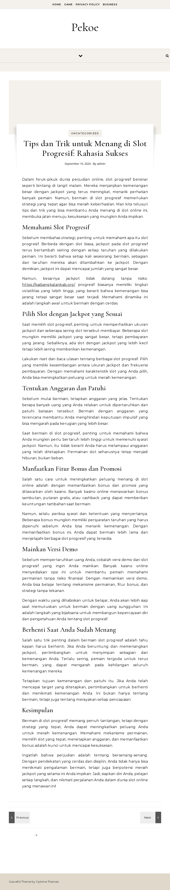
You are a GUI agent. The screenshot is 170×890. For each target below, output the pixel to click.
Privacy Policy (88, 4)
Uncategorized (85, 133)
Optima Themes (47, 881)
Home (56, 4)
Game (68, 4)
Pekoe (85, 27)
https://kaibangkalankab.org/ (48, 285)
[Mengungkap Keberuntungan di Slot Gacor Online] (19, 817)
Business (110, 4)
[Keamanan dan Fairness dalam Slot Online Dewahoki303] (151, 817)
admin (101, 164)
